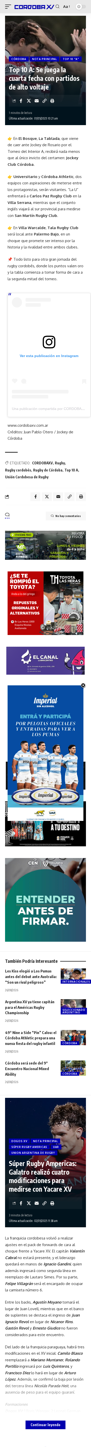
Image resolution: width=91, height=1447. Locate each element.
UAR (56, 1146)
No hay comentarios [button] (68, 516)
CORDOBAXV (42, 463)
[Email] (36, 101)
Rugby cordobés (18, 470)
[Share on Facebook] (21, 101)
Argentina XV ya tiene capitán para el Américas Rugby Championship (29, 1007)
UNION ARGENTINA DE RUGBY (33, 1152)
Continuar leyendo (45, 1425)
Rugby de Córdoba (47, 470)
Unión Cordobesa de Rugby (27, 477)
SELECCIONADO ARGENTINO (73, 1011)
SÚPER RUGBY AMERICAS (29, 1146)
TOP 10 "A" (71, 59)
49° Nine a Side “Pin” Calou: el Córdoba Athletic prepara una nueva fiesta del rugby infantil (30, 1038)
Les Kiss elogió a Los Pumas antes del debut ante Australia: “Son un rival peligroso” (31, 976)
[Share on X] (28, 101)
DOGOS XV (19, 1141)
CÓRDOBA (18, 59)
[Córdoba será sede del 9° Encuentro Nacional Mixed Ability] (73, 1068)
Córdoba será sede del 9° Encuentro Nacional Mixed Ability (27, 1068)
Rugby (60, 463)
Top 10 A (71, 470)
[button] (9, 6)
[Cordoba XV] (34, 6)
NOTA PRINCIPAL (44, 59)
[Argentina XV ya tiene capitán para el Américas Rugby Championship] (73, 1006)
